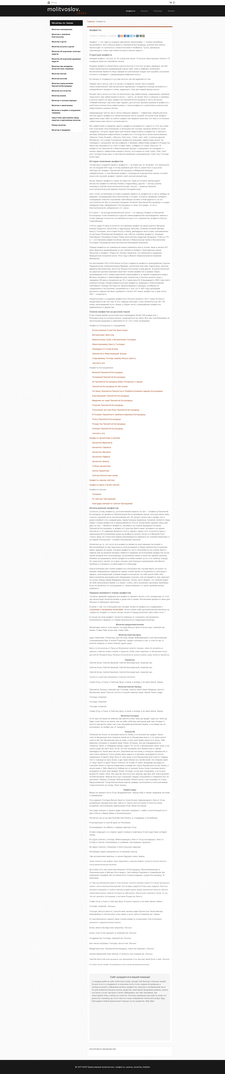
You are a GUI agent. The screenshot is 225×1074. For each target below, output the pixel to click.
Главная (90, 21)
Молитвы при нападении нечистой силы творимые (63, 67)
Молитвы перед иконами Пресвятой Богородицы (62, 84)
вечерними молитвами (112, 609)
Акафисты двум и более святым (104, 485)
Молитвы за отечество (61, 91)
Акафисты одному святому (102, 480)
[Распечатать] (143, 36)
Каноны (144, 11)
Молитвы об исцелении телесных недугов (66, 52)
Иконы (54, 2)
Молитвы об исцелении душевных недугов (66, 60)
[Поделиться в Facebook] (125, 36)
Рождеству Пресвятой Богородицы (109, 424)
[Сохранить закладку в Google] (140, 36)
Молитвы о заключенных (62, 105)
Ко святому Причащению (104, 499)
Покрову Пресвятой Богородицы (107, 405)
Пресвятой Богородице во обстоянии (110, 386)
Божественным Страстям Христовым (110, 330)
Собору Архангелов (101, 466)
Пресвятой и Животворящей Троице (109, 353)
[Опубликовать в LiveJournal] (134, 36)
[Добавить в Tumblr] (137, 36)
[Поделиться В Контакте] (119, 36)
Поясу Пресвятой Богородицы (106, 419)
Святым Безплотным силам (105, 475)
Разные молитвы (59, 125)
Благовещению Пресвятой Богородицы (110, 396)
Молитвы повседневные (62, 29)
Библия (171, 11)
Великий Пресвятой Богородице (107, 372)
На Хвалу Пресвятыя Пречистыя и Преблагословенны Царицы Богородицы (127, 391)
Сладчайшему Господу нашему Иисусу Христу (114, 358)
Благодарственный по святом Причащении (112, 503)
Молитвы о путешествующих (64, 100)
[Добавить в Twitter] (131, 36)
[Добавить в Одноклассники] (122, 36)
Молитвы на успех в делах (63, 47)
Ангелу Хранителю (100, 471)
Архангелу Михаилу (101, 452)
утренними (94, 609)
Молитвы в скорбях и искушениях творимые (66, 111)
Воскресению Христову (103, 335)
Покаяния (96, 494)
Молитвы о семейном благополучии (61, 35)
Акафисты (130, 11)
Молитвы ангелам (59, 79)
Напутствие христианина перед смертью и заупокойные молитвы (66, 119)
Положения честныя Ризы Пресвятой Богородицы (115, 410)
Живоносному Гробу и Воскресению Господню (114, 339)
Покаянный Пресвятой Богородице (108, 377)
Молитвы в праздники (61, 130)
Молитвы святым (59, 74)
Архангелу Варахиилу (102, 442)
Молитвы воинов (59, 96)
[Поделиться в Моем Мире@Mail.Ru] (128, 36)
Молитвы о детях (59, 42)
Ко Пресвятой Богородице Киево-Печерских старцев (117, 382)
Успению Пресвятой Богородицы (107, 428)
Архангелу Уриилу (100, 461)
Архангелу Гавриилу (101, 447)
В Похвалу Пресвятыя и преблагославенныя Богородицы (119, 414)
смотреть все (98, 363)
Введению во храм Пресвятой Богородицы (112, 400)
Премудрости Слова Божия (105, 349)
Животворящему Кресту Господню (108, 344)
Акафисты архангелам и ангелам (104, 438)
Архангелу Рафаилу (101, 456)
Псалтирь (157, 11)
